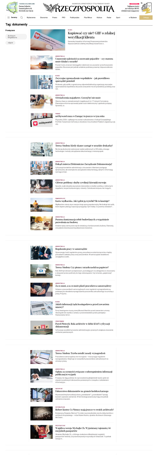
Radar (109, 17)
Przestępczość (60, 425)
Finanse (57, 113)
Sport (118, 17)
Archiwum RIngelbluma (12, 36)
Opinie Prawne (59, 321)
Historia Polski (60, 407)
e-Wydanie (133, 17)
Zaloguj (146, 17)
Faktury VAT (59, 388)
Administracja (60, 56)
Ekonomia (44, 17)
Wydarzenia (31, 17)
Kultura (99, 17)
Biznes (70, 30)
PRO (63, 17)
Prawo (54, 17)
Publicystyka (74, 17)
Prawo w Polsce (60, 198)
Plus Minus (88, 17)
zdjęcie (10, 43)
